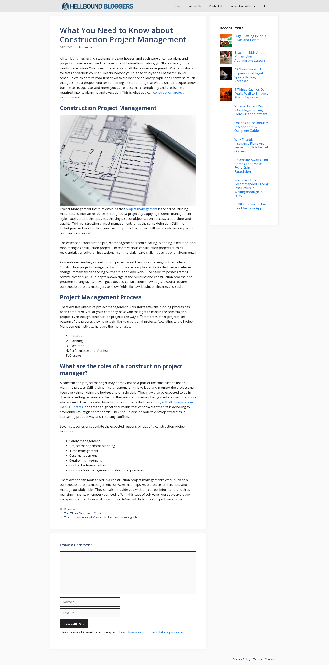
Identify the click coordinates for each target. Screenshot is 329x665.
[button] (264, 6)
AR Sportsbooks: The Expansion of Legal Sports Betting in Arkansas (249, 75)
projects (66, 63)
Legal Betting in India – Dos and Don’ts (250, 38)
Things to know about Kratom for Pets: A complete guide (100, 517)
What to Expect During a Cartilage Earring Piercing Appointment (251, 110)
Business (69, 509)
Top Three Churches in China (82, 513)
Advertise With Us (243, 6)
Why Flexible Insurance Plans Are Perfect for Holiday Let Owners (251, 145)
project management (141, 209)
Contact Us (216, 6)
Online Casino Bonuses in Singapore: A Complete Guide (251, 127)
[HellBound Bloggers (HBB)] (97, 6)
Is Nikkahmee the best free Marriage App (251, 206)
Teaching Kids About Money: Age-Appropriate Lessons (250, 56)
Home (177, 6)
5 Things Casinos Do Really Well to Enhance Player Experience (251, 93)
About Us (195, 6)
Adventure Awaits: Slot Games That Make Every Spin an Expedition (251, 165)
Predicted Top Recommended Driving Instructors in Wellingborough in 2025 (251, 188)
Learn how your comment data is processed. (152, 632)
